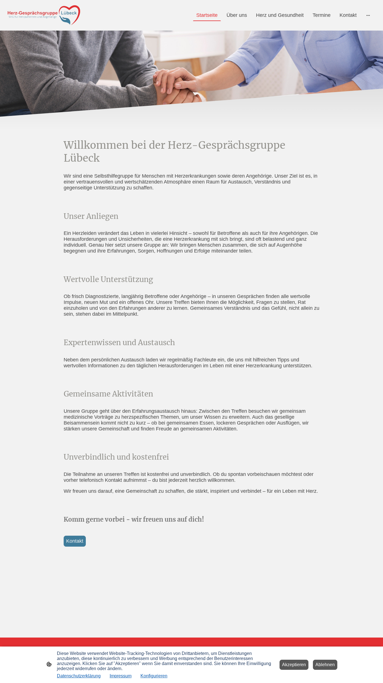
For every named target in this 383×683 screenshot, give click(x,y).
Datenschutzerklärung (79, 675)
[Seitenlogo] (44, 15)
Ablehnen (325, 664)
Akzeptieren (294, 664)
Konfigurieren (153, 675)
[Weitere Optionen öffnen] (368, 15)
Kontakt (74, 541)
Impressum (120, 675)
